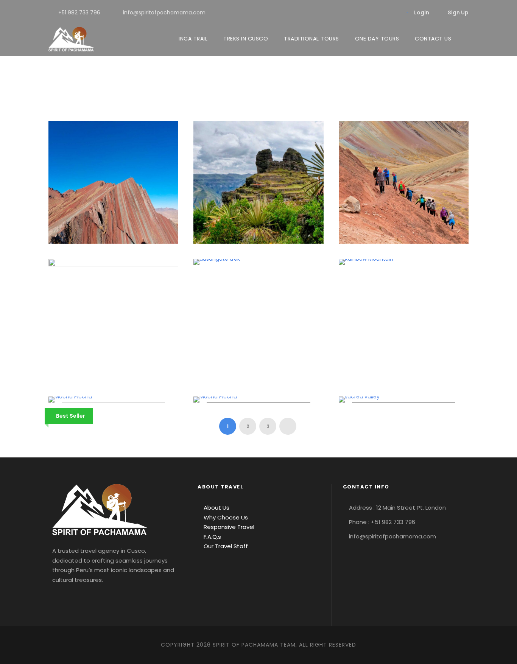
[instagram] (392, 12)
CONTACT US (433, 38)
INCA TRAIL (193, 38)
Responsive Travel (228, 527)
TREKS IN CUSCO (245, 38)
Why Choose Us (225, 517)
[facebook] (344, 12)
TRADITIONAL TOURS (311, 38)
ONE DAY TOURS (377, 38)
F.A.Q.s (211, 537)
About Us (215, 508)
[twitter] (380, 12)
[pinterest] (368, 12)
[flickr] (356, 12)
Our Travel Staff (225, 546)
